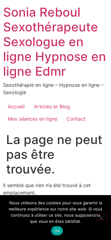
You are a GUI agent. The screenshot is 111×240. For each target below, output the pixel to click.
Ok (57, 230)
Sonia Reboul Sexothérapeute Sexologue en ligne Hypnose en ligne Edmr (54, 42)
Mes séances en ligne (32, 119)
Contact (76, 119)
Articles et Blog (52, 106)
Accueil (16, 106)
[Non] (101, 217)
